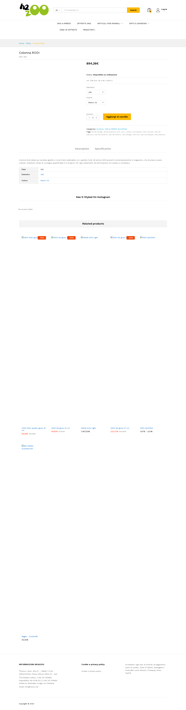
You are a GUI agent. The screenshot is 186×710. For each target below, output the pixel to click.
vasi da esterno (100, 135)
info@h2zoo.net (31, 687)
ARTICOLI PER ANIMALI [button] (108, 23)
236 (42, 174)
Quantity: (89, 114)
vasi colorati (148, 132)
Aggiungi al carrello (117, 116)
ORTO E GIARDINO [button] (138, 23)
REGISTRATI (89, 30)
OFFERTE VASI (84, 23)
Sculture (100, 129)
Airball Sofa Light (88, 428)
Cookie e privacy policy (91, 671)
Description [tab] (82, 148)
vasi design (126, 135)
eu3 (118, 132)
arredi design (97, 132)
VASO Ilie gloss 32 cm (60, 428)
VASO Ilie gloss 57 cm (119, 428)
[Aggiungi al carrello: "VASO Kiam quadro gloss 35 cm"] (31, 424)
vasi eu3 (136, 135)
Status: (89, 75)
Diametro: (90, 87)
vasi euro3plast (147, 135)
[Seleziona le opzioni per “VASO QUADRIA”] (149, 424)
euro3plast (137, 132)
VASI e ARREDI (64, 23)
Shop (28, 43)
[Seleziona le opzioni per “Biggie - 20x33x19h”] (31, 632)
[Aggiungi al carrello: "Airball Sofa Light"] (90, 424)
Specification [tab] (103, 148)
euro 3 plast (126, 132)
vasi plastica (160, 135)
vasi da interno (115, 135)
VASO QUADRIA (146, 428)
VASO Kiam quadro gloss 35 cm (34, 429)
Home (21, 43)
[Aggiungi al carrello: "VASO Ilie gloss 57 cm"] (120, 424)
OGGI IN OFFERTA (68, 30)
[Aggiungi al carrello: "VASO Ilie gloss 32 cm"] (60, 424)
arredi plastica (110, 132)
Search (133, 10)
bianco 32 (45, 180)
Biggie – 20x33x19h (30, 636)
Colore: (89, 98)
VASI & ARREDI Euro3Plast (116, 129)
